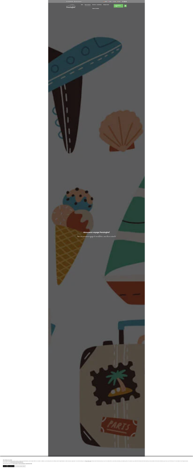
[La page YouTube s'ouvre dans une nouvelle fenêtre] (126, 1)
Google (14, 463)
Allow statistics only (11, 466)
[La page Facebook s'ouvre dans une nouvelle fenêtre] (123, 1)
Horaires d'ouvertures (78, 1)
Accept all (4, 466)
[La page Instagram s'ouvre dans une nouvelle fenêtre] (124, 1)
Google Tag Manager (21, 463)
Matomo (16, 463)
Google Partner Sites (28, 463)
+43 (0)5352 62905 (70, 1)
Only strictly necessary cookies (20, 466)
